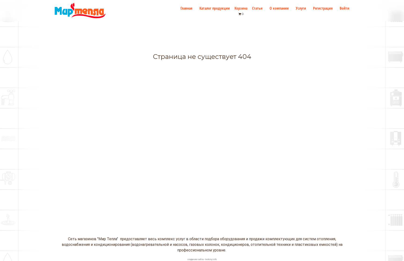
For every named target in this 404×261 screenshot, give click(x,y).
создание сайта (196, 259)
